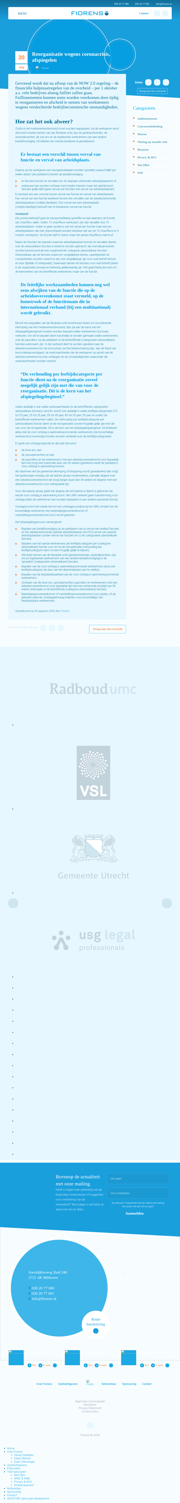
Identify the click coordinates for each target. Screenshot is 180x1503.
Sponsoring (129, 1384)
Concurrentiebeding (149, 126)
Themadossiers (16, 1471)
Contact (144, 13)
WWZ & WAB (22, 1478)
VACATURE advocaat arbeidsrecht (28, 1498)
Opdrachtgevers (68, 1384)
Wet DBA (143, 165)
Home (11, 1448)
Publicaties (13, 1468)
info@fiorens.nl (163, 4)
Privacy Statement (90, 1408)
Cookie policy (90, 1411)
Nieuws (142, 134)
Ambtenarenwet (147, 118)
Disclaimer (90, 1404)
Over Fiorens (44, 1384)
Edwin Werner (37, 1352)
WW (140, 173)
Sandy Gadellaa (94, 1352)
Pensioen (143, 149)
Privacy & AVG (146, 157)
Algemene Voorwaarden (90, 1401)
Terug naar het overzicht (107, 629)
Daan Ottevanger (151, 1352)
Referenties (109, 1384)
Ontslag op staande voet (152, 142)
